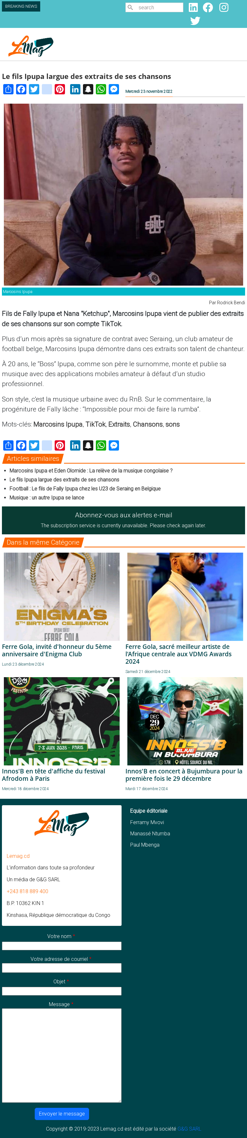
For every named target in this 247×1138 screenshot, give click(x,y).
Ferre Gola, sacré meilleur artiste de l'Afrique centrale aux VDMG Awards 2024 (178, 654)
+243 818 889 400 (27, 891)
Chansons (148, 424)
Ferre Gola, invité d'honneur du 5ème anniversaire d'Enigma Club (57, 650)
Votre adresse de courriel (59, 959)
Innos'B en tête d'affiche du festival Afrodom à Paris (53, 775)
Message (59, 1004)
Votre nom (59, 936)
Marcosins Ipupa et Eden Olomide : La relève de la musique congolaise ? (91, 471)
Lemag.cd (18, 856)
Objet (59, 982)
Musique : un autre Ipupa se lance (47, 498)
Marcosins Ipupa (58, 424)
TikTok (95, 424)
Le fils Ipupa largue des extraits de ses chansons (64, 480)
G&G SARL (189, 1129)
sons (173, 424)
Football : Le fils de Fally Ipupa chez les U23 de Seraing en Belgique (85, 489)
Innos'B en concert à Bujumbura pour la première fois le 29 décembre (183, 775)
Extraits (119, 424)
